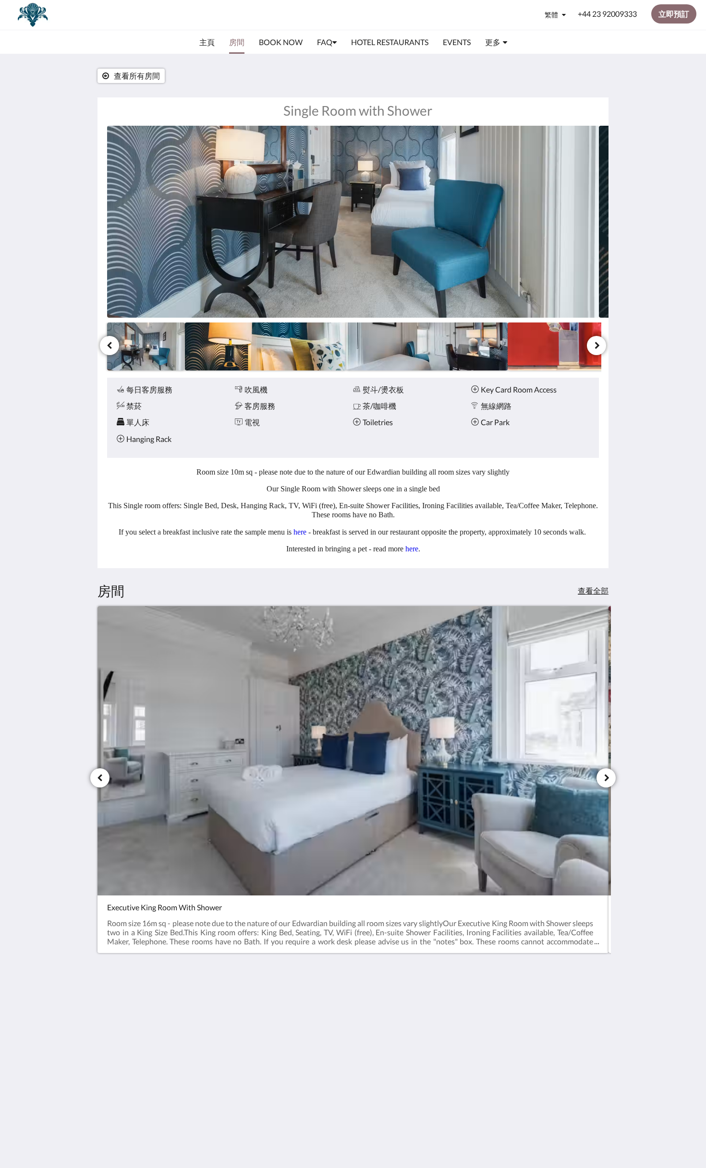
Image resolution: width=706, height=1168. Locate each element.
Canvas (557, 1077)
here (300, 532)
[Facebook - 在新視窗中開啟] (562, 1010)
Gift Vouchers (297, 1045)
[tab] (311, 988)
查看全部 (593, 590)
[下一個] (596, 345)
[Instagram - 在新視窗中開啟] (589, 1010)
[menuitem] (207, 42)
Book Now (291, 1004)
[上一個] (109, 345)
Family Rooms (297, 1037)
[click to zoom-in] (353, 222)
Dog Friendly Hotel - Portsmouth (307, 1016)
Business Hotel (299, 1029)
